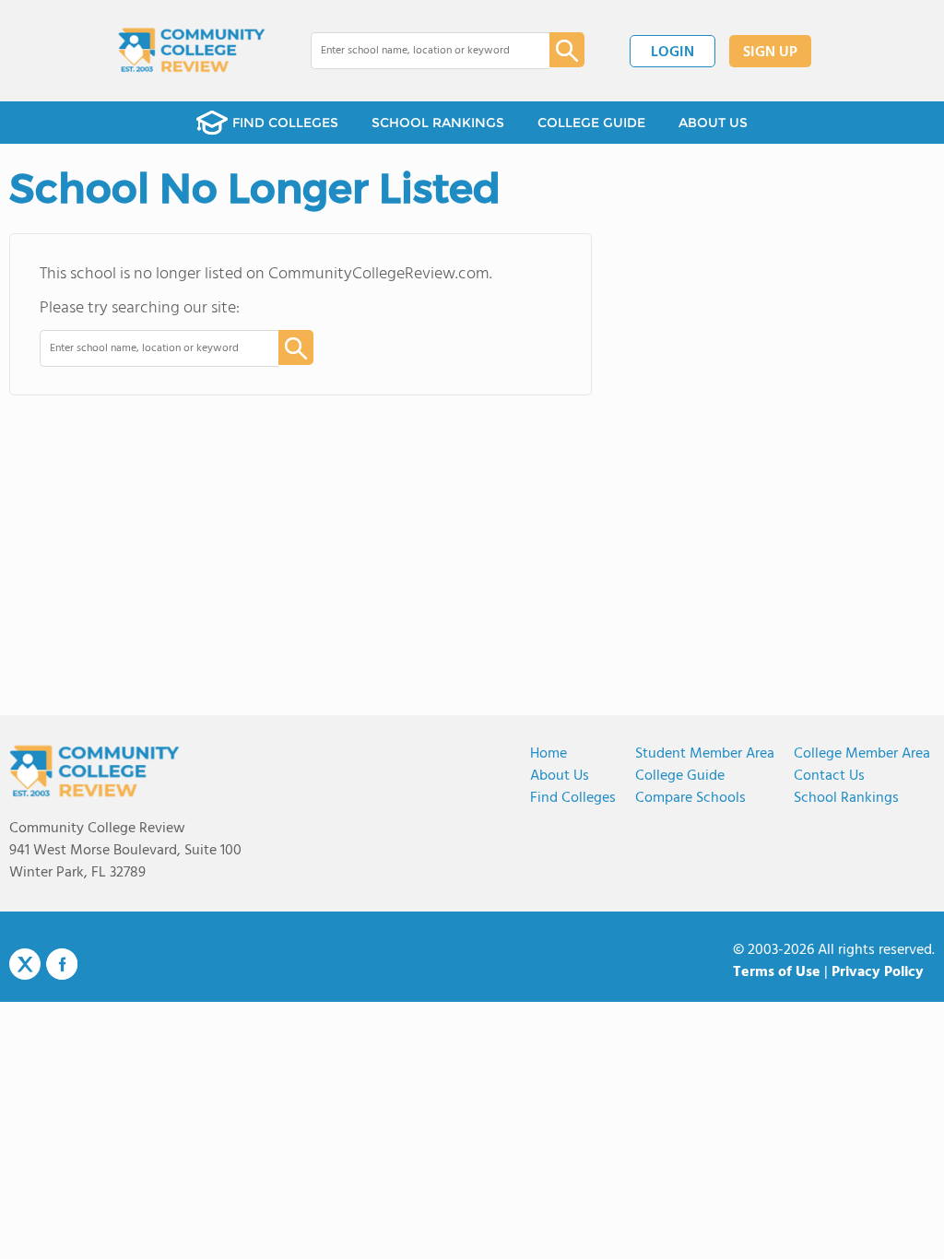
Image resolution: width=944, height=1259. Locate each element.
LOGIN (672, 53)
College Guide (680, 776)
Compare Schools (690, 798)
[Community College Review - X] (25, 965)
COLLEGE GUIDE (591, 122)
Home (548, 754)
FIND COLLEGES (285, 122)
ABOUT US (713, 122)
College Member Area (862, 754)
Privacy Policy (878, 972)
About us (559, 776)
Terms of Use (776, 972)
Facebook (61, 964)
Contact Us (829, 776)
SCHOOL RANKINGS (438, 122)
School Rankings (846, 798)
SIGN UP (770, 53)
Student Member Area (704, 754)
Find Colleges (573, 798)
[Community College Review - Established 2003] (192, 50)
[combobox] (417, 50)
